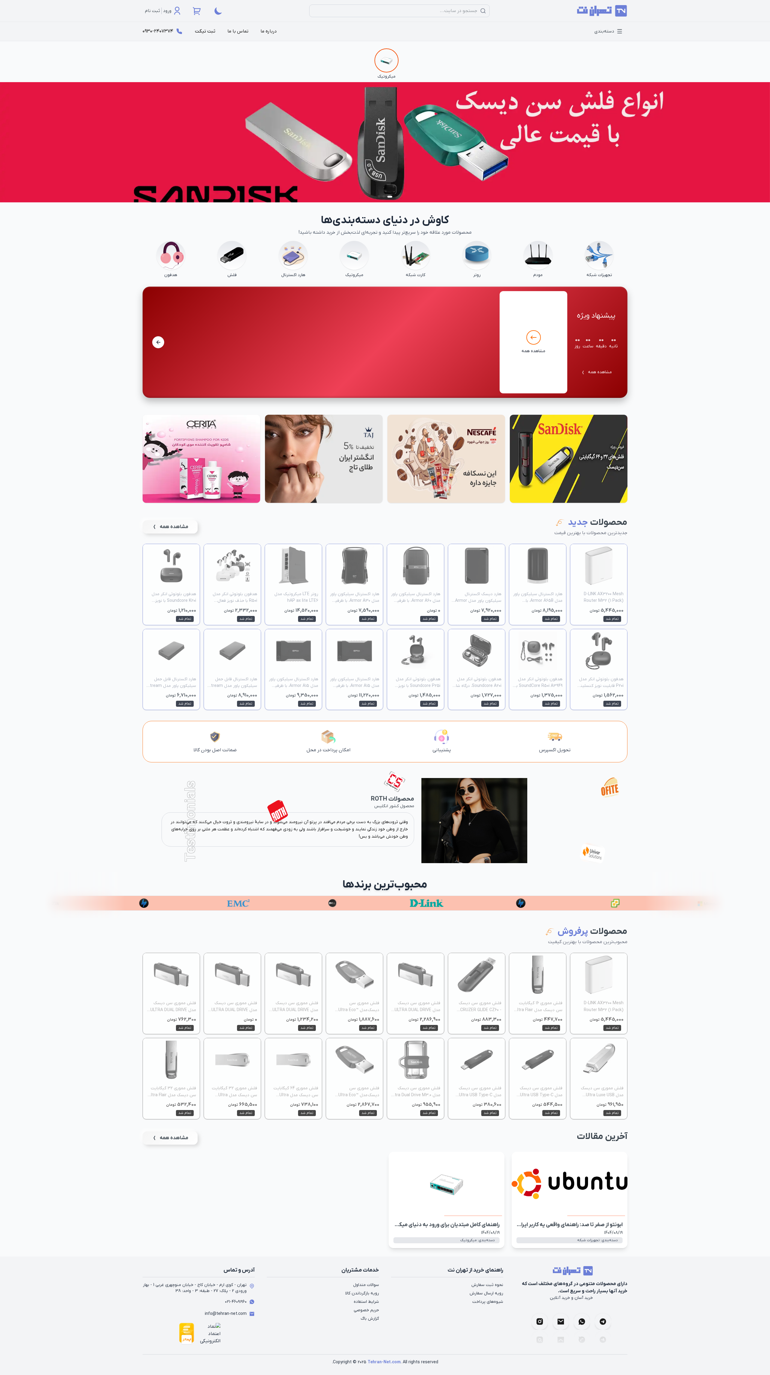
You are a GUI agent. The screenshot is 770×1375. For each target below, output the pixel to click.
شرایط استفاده (366, 1302)
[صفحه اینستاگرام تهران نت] (539, 1319)
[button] (158, 342)
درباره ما (268, 31)
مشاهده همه (600, 372)
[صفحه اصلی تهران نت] (600, 11)
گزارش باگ (370, 1318)
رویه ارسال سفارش (486, 1293)
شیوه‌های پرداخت (487, 1302)
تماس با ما (237, 31)
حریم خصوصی (366, 1310)
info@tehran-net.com (226, 1314)
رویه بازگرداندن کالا (362, 1293)
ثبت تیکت (205, 31)
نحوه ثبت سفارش (487, 1285)
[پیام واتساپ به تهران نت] (582, 1319)
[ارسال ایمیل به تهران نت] (561, 1319)
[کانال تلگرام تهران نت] (603, 1319)
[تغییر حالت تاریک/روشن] (218, 11)
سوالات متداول (366, 1285)
